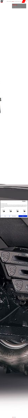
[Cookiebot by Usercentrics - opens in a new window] (23, 201)
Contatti (21, 1)
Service (18, 1)
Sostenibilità (10, 1)
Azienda (7, 1)
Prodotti (13, 1)
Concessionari (16, 1)
